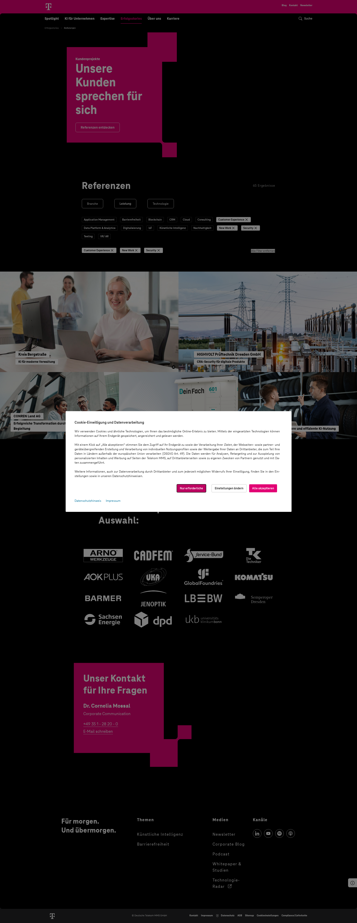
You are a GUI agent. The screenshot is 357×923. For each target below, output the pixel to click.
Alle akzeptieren (263, 488)
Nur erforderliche (191, 488)
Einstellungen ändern (229, 488)
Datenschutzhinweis (88, 501)
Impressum (113, 501)
